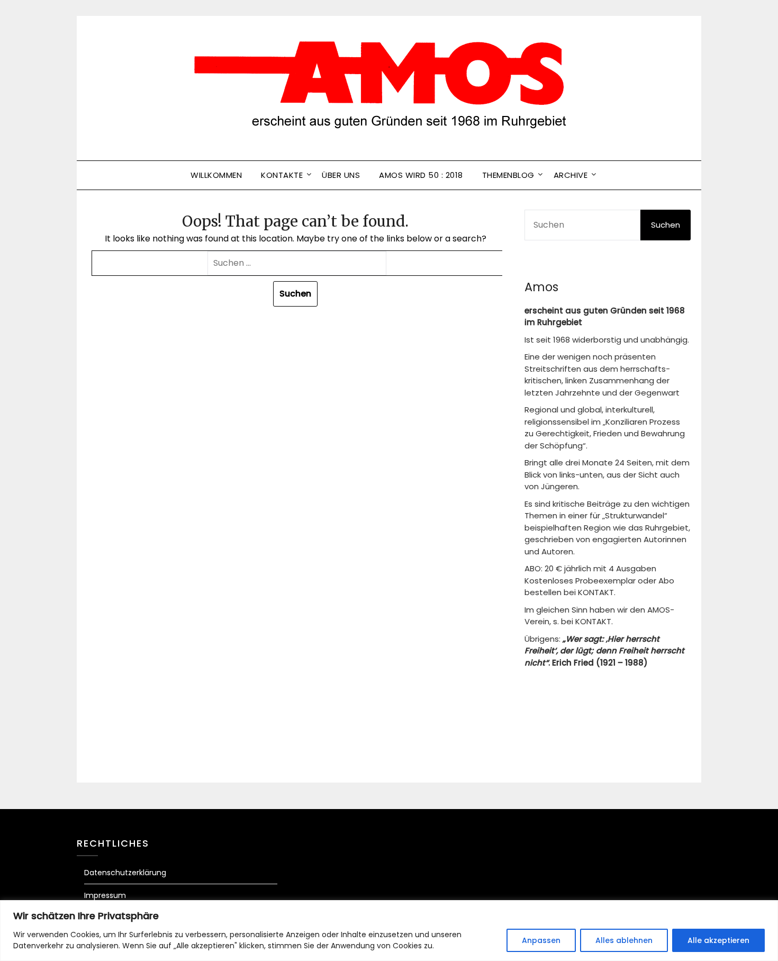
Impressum (105, 895)
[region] (389, 930)
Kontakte (282, 175)
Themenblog (508, 175)
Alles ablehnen (624, 940)
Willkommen (216, 175)
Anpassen (541, 940)
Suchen (665, 224)
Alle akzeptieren (718, 940)
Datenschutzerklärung (125, 872)
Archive (571, 175)
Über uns (341, 175)
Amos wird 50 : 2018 (421, 175)
